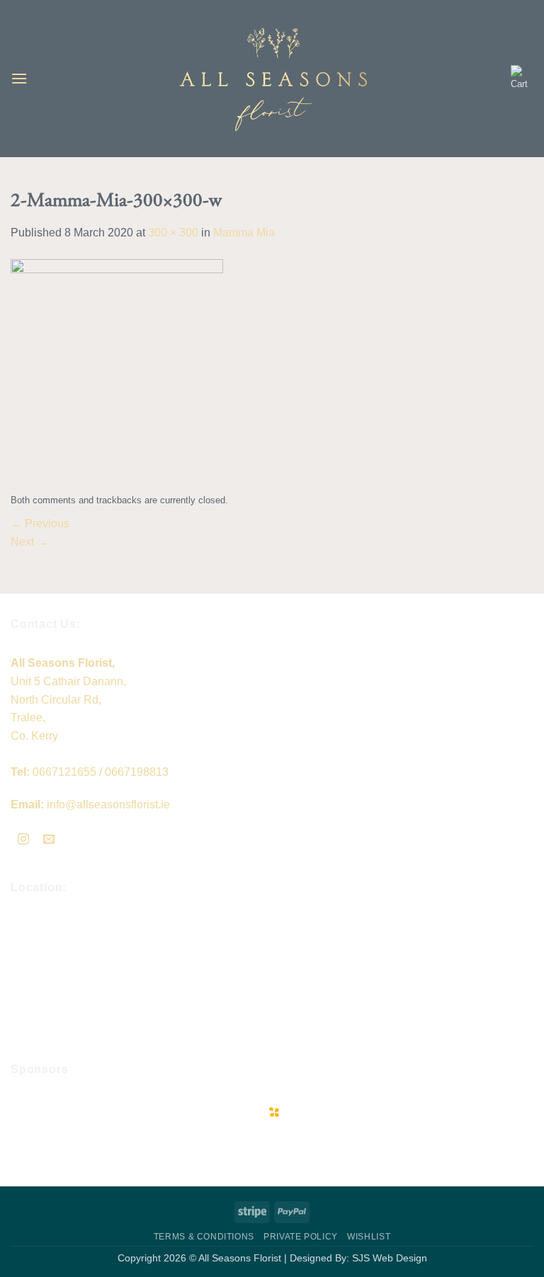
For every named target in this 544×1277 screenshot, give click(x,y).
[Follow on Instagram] (23, 840)
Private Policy (301, 1237)
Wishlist (368, 1237)
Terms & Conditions (204, 1237)
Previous (40, 523)
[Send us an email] (49, 840)
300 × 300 (173, 233)
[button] (19, 78)
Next (29, 542)
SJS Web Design (389, 1258)
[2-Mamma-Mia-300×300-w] (117, 364)
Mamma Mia (244, 233)
